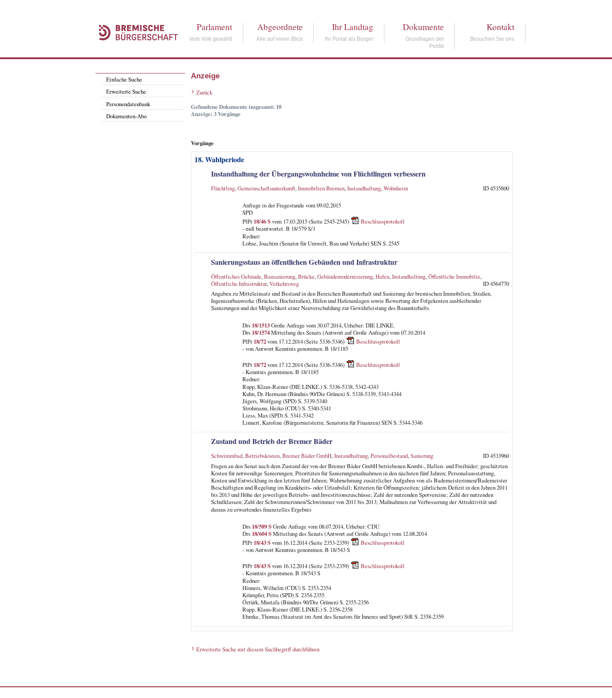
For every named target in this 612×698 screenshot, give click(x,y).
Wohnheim (396, 188)
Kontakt (500, 26)
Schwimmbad (226, 456)
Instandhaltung (364, 188)
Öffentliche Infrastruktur (239, 284)
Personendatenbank (128, 104)
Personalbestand (389, 456)
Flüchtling (223, 188)
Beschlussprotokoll (383, 221)
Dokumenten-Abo (126, 116)
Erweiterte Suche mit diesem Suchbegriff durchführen (257, 649)
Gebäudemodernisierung (345, 276)
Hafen (382, 276)
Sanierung (421, 456)
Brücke (306, 276)
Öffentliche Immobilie (454, 276)
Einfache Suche (124, 79)
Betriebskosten (262, 456)
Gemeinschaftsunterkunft (266, 188)
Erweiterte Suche (126, 91)
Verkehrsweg (284, 284)
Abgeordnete (280, 26)
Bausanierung (279, 276)
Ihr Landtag (352, 26)
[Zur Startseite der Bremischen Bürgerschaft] (134, 50)
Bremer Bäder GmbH (307, 456)
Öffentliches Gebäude (236, 276)
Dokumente (423, 26)
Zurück (204, 92)
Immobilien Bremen (321, 188)
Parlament (214, 26)
